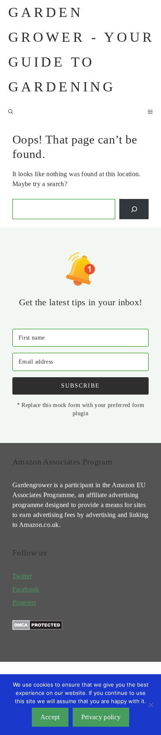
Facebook (25, 589)
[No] (151, 705)
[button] (10, 111)
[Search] (134, 209)
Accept (50, 717)
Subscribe (80, 385)
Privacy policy (101, 717)
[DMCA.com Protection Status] (37, 627)
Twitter (22, 575)
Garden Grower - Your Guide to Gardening (81, 49)
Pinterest (24, 602)
